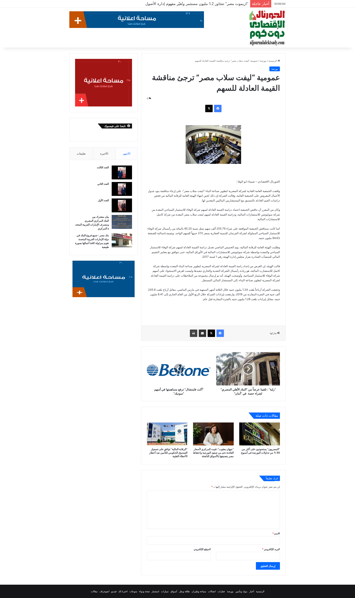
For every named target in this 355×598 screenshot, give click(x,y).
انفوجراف (104, 591)
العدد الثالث (103, 167)
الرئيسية (273, 60)
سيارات (165, 591)
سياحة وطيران (199, 591)
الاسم (276, 533)
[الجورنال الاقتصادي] (267, 28)
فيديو (113, 591)
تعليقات (81, 153)
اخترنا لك (123, 591)
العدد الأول (103, 200)
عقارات (221, 591)
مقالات (94, 591)
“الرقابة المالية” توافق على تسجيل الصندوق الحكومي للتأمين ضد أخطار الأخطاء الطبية (168, 452)
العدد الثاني (103, 183)
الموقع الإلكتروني (202, 549)
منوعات (133, 591)
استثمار (155, 591)
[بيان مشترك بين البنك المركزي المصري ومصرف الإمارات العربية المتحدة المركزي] (122, 222)
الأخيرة (104, 153)
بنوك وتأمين (241, 591)
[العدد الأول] (122, 205)
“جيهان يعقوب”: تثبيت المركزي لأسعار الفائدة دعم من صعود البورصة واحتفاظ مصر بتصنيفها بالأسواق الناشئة (213, 452)
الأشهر (126, 153)
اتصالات (212, 591)
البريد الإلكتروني (271, 549)
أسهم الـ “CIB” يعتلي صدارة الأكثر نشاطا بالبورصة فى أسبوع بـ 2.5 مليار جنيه (188, 3)
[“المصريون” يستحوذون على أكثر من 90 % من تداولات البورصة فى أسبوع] (259, 433)
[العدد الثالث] (122, 172)
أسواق (173, 591)
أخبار (251, 591)
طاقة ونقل (184, 591)
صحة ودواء (144, 591)
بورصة (263, 60)
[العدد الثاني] (122, 189)
